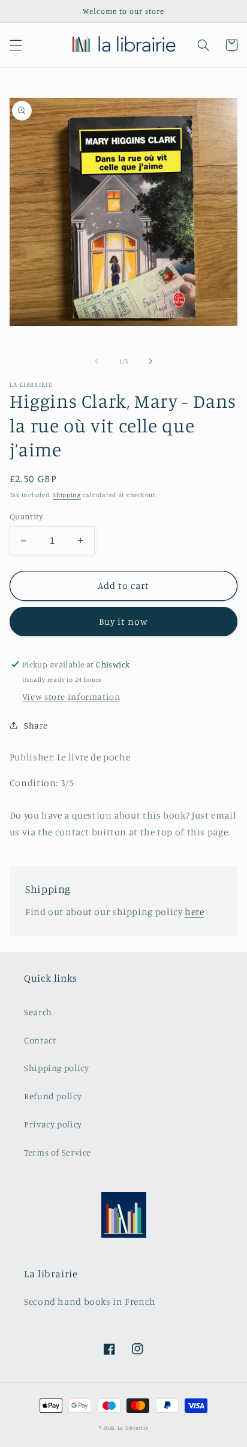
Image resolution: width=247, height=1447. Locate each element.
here (194, 911)
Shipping (67, 494)
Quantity (26, 516)
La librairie (133, 1427)
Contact (40, 1040)
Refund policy (53, 1096)
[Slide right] (150, 361)
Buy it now (124, 621)
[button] (15, 45)
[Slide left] (96, 361)
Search (38, 1012)
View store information (71, 696)
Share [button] (36, 725)
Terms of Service (57, 1152)
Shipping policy (56, 1068)
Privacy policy (53, 1124)
